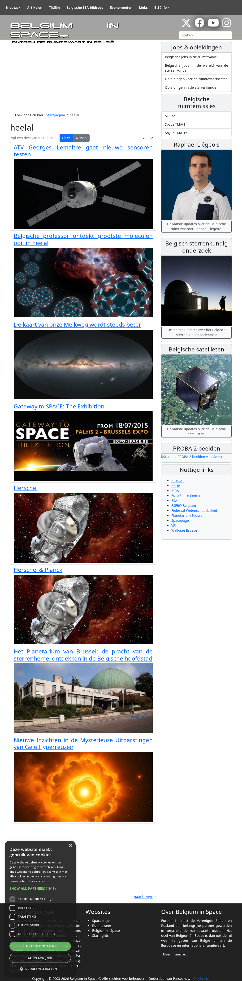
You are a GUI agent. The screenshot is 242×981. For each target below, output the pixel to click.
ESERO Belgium (183, 505)
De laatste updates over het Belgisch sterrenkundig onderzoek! (197, 332)
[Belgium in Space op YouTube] (213, 25)
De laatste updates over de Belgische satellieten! (196, 431)
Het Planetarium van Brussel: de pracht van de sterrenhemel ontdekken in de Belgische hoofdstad (83, 654)
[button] (40, 888)
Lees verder (37, 881)
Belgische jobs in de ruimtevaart (190, 57)
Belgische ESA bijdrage (84, 7)
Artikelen (34, 7)
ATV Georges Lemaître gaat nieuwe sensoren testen (83, 150)
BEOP (175, 485)
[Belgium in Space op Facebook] (199, 25)
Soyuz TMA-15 (176, 133)
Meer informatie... (175, 954)
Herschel (26, 488)
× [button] (70, 846)
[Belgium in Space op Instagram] (226, 25)
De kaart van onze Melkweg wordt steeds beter (77, 324)
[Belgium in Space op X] (186, 25)
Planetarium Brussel (187, 515)
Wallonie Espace (184, 530)
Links (143, 7)
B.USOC (177, 480)
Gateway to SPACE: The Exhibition (59, 406)
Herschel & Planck (38, 570)
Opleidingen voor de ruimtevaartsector (196, 79)
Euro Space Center (186, 495)
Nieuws (12, 7)
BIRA (175, 490)
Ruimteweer (101, 925)
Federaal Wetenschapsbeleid (194, 510)
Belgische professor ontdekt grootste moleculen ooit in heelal (83, 239)
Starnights (100, 935)
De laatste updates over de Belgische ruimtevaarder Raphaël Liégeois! (196, 226)
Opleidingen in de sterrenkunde (190, 87)
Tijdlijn (54, 7)
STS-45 (170, 116)
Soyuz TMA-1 (175, 124)
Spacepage (180, 520)
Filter (66, 138)
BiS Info (160, 7)
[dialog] (40, 908)
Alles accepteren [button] (40, 946)
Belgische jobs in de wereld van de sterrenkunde (196, 68)
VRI (174, 525)
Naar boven (143, 896)
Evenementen (121, 7)
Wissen (81, 138)
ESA (174, 500)
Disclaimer (201, 978)
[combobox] (205, 35)
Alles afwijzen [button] (40, 958)
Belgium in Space (106, 930)
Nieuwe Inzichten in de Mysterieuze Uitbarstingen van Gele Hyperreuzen (83, 743)
